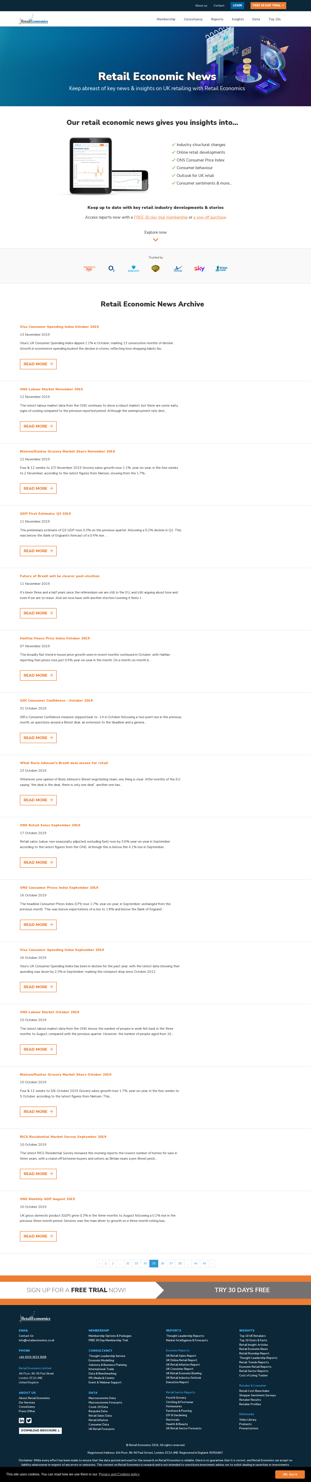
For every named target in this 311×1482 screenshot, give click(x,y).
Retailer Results (250, 1400)
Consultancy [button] (193, 19)
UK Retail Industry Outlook (183, 1378)
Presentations (248, 1428)
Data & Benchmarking (102, 1374)
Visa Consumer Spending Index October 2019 (59, 326)
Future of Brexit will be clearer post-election (59, 576)
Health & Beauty (177, 1424)
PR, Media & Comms (101, 1378)
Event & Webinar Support (105, 1382)
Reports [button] (217, 19)
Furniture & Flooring (179, 1411)
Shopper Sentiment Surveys (257, 1395)
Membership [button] (166, 19)
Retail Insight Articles (253, 1345)
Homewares (174, 1406)
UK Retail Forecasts (102, 1429)
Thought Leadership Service (107, 1356)
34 (145, 1263)
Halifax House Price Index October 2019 (55, 638)
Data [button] (256, 19)
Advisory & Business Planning (108, 1365)
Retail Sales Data (100, 1416)
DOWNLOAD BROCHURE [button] (39, 1430)
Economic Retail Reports (255, 1367)
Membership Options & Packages (110, 1336)
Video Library (247, 1420)
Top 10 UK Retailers (252, 1336)
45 (204, 1263)
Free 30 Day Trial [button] (267, 5)
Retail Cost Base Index (254, 1391)
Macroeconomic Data (102, 1398)
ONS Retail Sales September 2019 (50, 825)
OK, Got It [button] (290, 1474)
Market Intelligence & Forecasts (187, 1340)
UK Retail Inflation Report (183, 1365)
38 (180, 1263)
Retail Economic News (253, 1349)
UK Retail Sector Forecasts (184, 1428)
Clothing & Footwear (179, 1402)
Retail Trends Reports (254, 1362)
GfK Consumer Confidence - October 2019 (56, 700)
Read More (36, 364)
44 (195, 1263)
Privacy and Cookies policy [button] (119, 1474)
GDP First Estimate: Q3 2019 (45, 513)
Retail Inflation (98, 1420)
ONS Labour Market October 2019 (49, 1012)
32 (127, 1263)
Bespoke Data (98, 1411)
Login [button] (237, 5)
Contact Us (26, 1336)
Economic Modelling (101, 1360)
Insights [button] (238, 19)
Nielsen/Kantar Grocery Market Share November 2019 (67, 451)
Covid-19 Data (98, 1407)
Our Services (27, 1403)
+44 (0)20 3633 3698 (32, 1357)
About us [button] (201, 6)
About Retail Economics (34, 1398)
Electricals (173, 1420)
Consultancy (27, 1407)
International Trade (101, 1369)
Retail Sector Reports (253, 1371)
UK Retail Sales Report (181, 1356)
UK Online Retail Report (181, 1360)
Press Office (27, 1411)
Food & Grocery (176, 1398)
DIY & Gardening (176, 1415)
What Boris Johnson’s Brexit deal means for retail (64, 763)
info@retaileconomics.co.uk (36, 1340)
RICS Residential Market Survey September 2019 (63, 1136)
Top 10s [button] (274, 19)
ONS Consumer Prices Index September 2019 (59, 887)
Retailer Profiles (250, 1404)
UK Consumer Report (180, 1369)
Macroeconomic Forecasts (105, 1403)
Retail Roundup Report (254, 1353)
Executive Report (177, 1382)
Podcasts (245, 1424)
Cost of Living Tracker (253, 1375)
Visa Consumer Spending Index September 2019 (62, 950)
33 (136, 1263)
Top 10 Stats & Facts (253, 1340)
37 (171, 1263)
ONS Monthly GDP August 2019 (47, 1199)
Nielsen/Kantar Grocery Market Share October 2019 (65, 1074)
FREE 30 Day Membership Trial (108, 1340)
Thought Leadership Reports (185, 1336)
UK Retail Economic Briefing (184, 1373)
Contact (219, 6)
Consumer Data (99, 1425)
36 (162, 1263)
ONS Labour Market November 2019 (51, 389)
